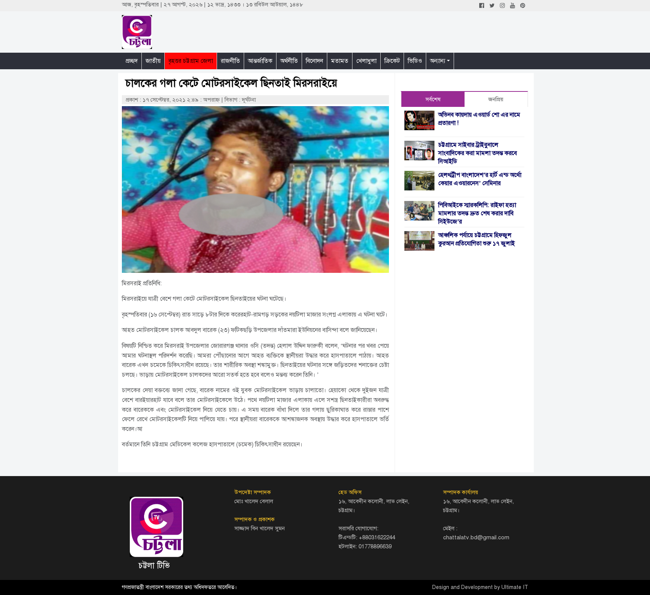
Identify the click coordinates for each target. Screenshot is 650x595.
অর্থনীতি (289, 61)
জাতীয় (153, 61)
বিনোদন (314, 61)
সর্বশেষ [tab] (432, 99)
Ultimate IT (514, 587)
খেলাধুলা (366, 61)
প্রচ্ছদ (132, 61)
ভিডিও (415, 61)
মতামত (339, 61)
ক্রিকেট (392, 61)
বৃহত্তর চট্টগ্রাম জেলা (191, 61)
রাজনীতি (230, 61)
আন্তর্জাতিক (260, 61)
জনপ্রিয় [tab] (495, 99)
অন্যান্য (437, 61)
